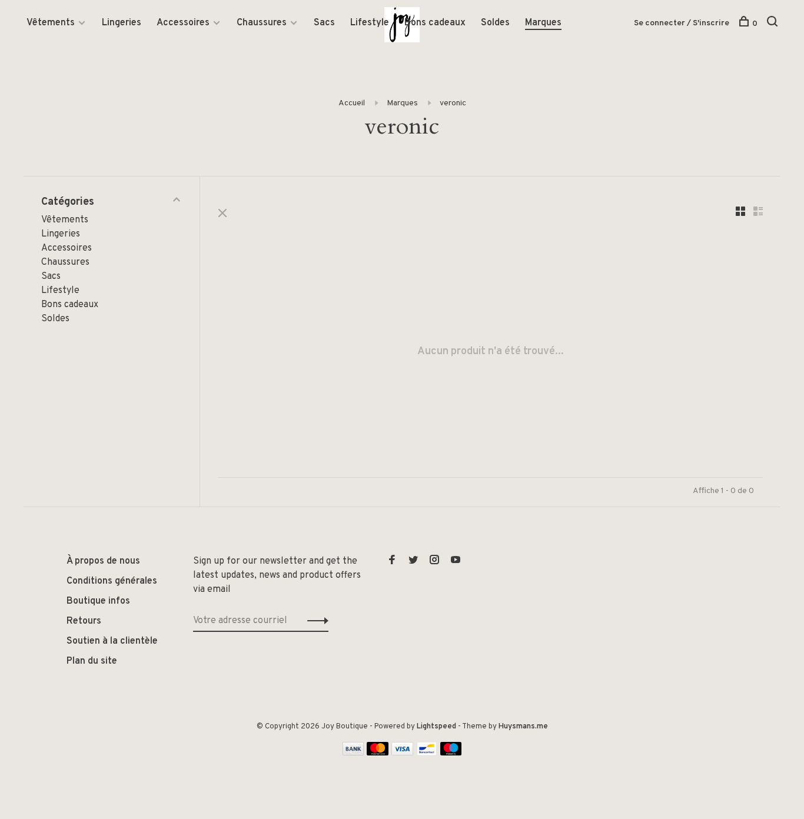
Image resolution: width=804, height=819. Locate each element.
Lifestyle (369, 23)
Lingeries (121, 23)
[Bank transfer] (353, 753)
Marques (543, 23)
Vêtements (50, 23)
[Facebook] (392, 561)
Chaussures (262, 23)
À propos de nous (103, 561)
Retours (84, 621)
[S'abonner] (314, 621)
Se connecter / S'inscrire (681, 23)
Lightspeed (436, 726)
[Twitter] (413, 561)
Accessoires (183, 23)
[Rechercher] (773, 24)
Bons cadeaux (435, 23)
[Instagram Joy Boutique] (434, 561)
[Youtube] (455, 561)
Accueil (351, 103)
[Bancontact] (426, 753)
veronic (453, 103)
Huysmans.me (523, 726)
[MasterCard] (377, 753)
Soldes (495, 23)
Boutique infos (98, 601)
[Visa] (402, 753)
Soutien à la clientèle (112, 641)
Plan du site (92, 661)
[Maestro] (451, 753)
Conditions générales (112, 581)
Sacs (324, 23)
